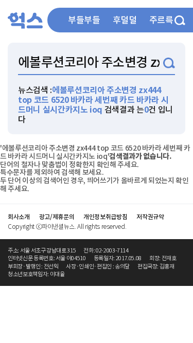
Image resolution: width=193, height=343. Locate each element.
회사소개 (19, 217)
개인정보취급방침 (105, 217)
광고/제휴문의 (57, 217)
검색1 (169, 63)
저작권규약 (150, 217)
